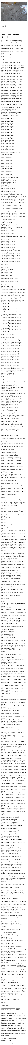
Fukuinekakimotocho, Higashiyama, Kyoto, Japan (13, 249)
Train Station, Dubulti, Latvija (8, 983)
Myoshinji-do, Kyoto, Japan (8, 284)
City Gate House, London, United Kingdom (11, 986)
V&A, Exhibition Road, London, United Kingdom (13, 553)
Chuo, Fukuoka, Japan (7, 151)
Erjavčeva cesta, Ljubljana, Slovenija (10, 921)
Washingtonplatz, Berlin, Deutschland (10, 875)
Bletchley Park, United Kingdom (9, 662)
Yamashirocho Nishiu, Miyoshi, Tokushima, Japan (13, 287)
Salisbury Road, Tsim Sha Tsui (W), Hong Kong (12, 965)
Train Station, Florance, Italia (8, 899)
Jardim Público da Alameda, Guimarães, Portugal (13, 502)
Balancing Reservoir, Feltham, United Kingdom (12, 997)
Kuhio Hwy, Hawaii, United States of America (12, 792)
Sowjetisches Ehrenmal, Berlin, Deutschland (12, 907)
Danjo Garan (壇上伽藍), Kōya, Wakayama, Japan (13, 393)
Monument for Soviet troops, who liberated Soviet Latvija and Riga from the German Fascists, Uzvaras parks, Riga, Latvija (13, 947)
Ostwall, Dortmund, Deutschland (9, 712)
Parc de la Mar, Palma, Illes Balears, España (12, 889)
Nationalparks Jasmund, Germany (9, 455)
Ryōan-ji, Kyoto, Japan (7, 273)
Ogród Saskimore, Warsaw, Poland (9, 483)
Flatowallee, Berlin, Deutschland (9, 834)
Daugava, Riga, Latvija (7, 938)
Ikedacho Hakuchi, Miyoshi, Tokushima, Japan (12, 295)
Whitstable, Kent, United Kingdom (9, 505)
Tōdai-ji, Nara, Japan (6, 221)
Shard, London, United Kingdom (9, 623)
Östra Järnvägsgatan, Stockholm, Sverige (11, 825)
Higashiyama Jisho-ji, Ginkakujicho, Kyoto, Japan (13, 213)
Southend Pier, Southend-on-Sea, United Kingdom (13, 901)
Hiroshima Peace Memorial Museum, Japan (12, 96)
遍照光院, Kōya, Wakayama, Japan (9, 407)
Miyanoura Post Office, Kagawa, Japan (10, 384)
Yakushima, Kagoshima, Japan (8, 109)
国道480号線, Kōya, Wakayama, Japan (10, 429)
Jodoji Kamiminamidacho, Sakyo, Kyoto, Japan (12, 199)
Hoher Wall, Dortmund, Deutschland (10, 713)
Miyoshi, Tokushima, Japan (8, 334)
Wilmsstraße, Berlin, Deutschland (9, 851)
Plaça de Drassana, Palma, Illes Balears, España (13, 584)
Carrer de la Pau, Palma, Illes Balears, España (12, 652)
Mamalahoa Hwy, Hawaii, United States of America (13, 761)
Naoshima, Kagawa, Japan (7, 373)
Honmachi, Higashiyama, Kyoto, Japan (10, 250)
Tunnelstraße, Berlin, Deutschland (9, 822)
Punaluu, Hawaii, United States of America (11, 758)
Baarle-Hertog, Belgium (7, 715)
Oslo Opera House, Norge (7, 634)
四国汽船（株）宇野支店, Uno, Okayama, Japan (12, 385)
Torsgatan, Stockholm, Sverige (8, 831)
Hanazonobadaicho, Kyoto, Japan (9, 278)
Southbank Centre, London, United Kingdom (12, 974)
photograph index (6, 1040)
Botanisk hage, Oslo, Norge (8, 635)
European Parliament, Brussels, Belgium (11, 976)
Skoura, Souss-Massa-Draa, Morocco (10, 724)
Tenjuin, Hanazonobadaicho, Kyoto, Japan (11, 276)
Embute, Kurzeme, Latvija (7, 931)
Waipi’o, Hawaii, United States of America (11, 777)
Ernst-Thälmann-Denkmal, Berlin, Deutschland (12, 913)
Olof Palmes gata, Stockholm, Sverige (10, 826)
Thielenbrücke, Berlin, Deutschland (10, 710)
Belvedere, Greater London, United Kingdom (12, 511)
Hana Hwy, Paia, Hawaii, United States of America (13, 750)
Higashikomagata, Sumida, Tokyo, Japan (11, 45)
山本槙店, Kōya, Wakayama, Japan (9, 404)
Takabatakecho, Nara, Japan (8, 219)
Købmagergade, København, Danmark (10, 570)
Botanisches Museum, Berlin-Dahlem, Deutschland (13, 638)
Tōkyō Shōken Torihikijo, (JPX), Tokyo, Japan (12, 65)
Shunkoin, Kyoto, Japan (7, 286)
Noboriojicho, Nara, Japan (7, 228)
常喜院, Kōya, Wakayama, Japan (9, 410)
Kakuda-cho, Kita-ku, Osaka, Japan (10, 176)
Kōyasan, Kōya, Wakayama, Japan (9, 416)
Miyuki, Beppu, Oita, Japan (8, 140)
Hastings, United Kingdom (7, 845)
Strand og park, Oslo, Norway (8, 452)
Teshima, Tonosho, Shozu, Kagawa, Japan (11, 339)
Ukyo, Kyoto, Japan (6, 217)
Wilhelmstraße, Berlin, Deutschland (10, 836)
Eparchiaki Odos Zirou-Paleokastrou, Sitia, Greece (13, 477)
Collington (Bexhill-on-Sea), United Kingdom (12, 896)
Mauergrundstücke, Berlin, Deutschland (11, 840)
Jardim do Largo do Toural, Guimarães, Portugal (13, 503)
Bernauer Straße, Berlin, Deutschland (10, 858)
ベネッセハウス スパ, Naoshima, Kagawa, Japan (12, 371)
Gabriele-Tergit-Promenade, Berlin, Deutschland (13, 816)
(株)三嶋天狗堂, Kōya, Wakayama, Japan (11, 405)
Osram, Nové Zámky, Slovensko (9, 903)
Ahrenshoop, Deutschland (7, 629)
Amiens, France (5, 1005)
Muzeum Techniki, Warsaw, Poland (9, 478)
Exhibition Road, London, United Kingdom (11, 510)
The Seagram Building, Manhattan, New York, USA (13, 708)
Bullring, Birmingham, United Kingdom (10, 929)
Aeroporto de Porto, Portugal (8, 494)
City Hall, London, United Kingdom (9, 1004)
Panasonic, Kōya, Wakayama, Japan (10, 430)
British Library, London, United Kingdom (11, 920)
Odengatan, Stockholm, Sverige (9, 828)
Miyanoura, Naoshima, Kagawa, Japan (10, 348)
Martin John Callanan (10, 35)
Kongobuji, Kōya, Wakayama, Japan (10, 418)
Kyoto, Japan (4, 263)
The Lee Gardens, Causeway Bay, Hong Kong (12, 963)
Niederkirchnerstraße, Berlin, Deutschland (11, 839)
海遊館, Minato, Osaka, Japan (8, 179)
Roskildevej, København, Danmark (9, 572)
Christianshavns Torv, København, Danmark (12, 579)
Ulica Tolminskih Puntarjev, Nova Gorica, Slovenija (13, 927)
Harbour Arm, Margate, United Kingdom (11, 847)
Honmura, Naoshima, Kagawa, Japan (10, 354)
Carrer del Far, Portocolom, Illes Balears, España (13, 611)
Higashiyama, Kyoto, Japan (8, 186)
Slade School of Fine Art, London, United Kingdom (13, 988)
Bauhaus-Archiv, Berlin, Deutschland (10, 887)
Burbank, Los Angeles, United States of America (13, 806)
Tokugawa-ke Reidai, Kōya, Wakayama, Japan (12, 415)
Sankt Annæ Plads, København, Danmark (11, 581)
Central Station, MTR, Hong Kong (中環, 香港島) (13, 969)
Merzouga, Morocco (6, 725)
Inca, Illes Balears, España (8, 657)
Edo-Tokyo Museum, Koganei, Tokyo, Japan (12, 70)
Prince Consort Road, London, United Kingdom (12, 556)
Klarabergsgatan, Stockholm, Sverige (10, 830)
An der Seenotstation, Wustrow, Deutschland (12, 628)
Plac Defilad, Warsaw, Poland (8, 480)
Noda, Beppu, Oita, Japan (7, 116)
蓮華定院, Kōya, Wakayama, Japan (9, 390)
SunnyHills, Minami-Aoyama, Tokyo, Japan (11, 433)
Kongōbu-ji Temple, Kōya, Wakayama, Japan (12, 422)
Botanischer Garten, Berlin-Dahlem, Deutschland (13, 640)
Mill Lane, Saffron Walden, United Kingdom (11, 513)
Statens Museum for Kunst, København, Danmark (13, 567)
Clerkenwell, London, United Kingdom (10, 980)
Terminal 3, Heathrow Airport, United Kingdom (12, 985)
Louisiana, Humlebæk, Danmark (9, 558)
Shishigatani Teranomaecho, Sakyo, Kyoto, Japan (13, 196)
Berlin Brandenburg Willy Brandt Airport (11, 457)
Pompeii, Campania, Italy (7, 440)
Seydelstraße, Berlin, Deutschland (9, 819)
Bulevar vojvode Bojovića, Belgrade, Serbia (12, 721)
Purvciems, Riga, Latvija (7, 934)
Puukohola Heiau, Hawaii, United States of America (14, 775)
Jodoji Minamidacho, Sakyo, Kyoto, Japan (11, 197)
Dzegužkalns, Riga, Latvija (7, 943)
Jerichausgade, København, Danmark (10, 578)
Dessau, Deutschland (6, 632)
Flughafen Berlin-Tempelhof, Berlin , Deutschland (13, 909)
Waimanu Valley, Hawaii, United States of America (13, 778)
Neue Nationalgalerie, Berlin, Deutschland (11, 915)
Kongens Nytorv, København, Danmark (10, 595)
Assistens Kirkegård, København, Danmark (11, 583)
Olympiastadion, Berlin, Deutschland (10, 912)
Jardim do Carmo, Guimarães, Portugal (11, 499)
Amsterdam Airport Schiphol (8, 436)
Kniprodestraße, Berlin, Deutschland (10, 823)
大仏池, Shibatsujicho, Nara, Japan (9, 224)
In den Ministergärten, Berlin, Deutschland (11, 882)
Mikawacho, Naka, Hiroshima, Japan (10, 177)
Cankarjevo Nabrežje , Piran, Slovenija (10, 923)
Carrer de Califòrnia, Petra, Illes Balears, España (13, 609)
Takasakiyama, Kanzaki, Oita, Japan (10, 113)
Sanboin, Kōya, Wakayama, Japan (9, 409)
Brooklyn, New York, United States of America (12, 671)
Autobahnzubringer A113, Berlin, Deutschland (12, 876)
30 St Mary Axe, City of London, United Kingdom (13, 990)
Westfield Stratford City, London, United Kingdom (13, 541)
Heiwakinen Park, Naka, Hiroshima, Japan (11, 90)
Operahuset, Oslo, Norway (7, 449)
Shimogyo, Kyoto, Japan (7, 269)
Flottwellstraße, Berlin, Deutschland (10, 817)
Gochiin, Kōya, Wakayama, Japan (9, 391)
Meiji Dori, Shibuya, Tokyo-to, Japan (10, 435)
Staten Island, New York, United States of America (13, 698)
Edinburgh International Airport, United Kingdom (13, 645)
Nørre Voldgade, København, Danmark (10, 569)
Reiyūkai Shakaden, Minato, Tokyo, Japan (11, 76)
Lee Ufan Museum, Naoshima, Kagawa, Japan (12, 368)
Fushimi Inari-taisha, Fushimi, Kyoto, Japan (12, 238)
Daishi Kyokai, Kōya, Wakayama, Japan (11, 396)
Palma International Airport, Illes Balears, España (13, 646)
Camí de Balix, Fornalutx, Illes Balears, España (13, 603)
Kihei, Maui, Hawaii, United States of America (12, 752)
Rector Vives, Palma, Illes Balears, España (11, 654)
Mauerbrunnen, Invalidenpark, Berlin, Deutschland (13, 878)
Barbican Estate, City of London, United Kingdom (13, 624)
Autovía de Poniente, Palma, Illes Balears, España (13, 618)
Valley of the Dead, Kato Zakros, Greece (11, 472)
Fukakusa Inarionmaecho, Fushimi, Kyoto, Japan (13, 236)
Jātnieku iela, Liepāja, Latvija (8, 932)
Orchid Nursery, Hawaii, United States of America (13, 760)
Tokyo (2, 432)
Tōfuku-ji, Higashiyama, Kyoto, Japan (10, 107)
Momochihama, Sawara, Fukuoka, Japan (11, 112)
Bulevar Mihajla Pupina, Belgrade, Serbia (11, 719)
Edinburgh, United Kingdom (8, 648)
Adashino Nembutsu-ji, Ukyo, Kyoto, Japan (11, 225)
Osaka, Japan (4, 185)
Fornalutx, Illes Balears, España (9, 607)
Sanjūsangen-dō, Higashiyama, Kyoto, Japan (12, 193)
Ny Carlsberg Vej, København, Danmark (11, 573)
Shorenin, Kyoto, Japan (7, 270)
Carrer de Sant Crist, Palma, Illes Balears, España (13, 656)
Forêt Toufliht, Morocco (7, 727)
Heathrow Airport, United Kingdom (9, 993)
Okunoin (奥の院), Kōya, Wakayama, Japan (11, 398)
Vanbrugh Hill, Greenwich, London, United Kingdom (14, 539)
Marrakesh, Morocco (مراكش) (8, 735)
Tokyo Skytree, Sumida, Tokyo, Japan (10, 61)
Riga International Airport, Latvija (9, 982)
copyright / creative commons (9, 1038)
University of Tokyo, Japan (7, 47)
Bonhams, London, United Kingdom (10, 999)
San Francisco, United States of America (11, 739)
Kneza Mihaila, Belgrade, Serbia (9, 722)
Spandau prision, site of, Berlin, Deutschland (12, 861)
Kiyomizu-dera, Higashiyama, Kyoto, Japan (11, 194)
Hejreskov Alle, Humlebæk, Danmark (10, 559)
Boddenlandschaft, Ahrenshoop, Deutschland (12, 626)
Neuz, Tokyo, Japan (6, 235)
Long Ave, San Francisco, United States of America (14, 744)
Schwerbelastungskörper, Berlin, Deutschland (12, 820)
